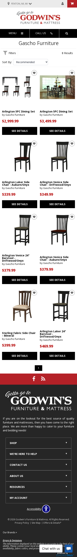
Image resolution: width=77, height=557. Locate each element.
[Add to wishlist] (34, 73)
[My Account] (63, 4)
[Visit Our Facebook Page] (34, 379)
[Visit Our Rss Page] (43, 379)
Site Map (36, 522)
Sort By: (7, 62)
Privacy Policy (22, 522)
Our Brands (10, 532)
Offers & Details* (52, 522)
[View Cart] (72, 4)
